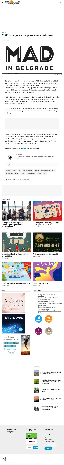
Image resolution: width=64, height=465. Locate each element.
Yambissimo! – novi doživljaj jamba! (48, 298)
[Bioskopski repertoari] (39, 319)
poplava (22, 173)
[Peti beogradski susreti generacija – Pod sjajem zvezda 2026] (47, 211)
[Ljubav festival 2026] (47, 271)
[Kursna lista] (13, 303)
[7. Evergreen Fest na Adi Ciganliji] (47, 242)
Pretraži (36, 447)
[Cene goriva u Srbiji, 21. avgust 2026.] (36, 390)
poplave (39, 173)
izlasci (53, 170)
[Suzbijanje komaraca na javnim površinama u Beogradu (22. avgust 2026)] (36, 381)
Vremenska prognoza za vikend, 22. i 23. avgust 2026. (51, 373)
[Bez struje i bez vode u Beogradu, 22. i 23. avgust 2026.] (36, 399)
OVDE (24, 148)
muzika (16, 173)
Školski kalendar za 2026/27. (46, 307)
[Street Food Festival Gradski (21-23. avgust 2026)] (16, 242)
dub (19, 170)
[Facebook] (6, 165)
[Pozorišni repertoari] (49, 319)
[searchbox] (29, 447)
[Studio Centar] (31, 436)
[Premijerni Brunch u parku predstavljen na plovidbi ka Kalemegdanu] (16, 211)
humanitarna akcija (45, 170)
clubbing (14, 170)
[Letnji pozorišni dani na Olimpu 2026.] (16, 271)
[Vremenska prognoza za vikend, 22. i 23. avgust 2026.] (36, 373)
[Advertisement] (32, 16)
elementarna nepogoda (27, 170)
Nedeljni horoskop (43, 309)
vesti (45, 173)
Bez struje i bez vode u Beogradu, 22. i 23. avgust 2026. (52, 399)
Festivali (4, 32)
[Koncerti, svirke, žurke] (39, 331)
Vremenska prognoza (44, 299)
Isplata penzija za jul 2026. (46, 301)
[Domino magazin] (31, 441)
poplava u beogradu (31, 173)
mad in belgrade (9, 173)
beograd (8, 170)
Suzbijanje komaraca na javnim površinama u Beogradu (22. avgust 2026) (51, 381)
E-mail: (52, 441)
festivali (37, 170)
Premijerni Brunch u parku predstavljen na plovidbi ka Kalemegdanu (50, 407)
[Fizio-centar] (16, 345)
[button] (3, 2)
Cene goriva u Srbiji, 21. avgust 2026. (51, 390)
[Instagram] (9, 165)
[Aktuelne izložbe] (49, 331)
